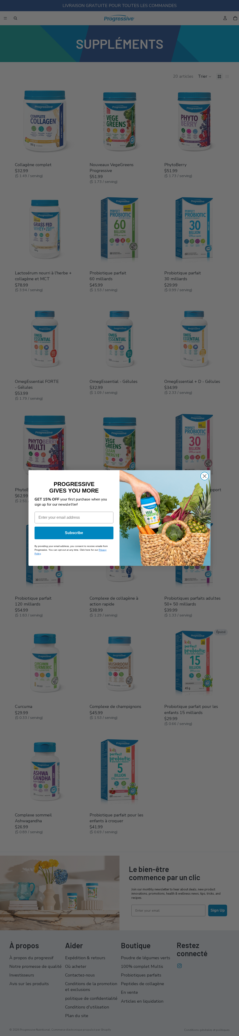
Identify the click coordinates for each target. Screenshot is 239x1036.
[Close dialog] (204, 476)
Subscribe (74, 533)
